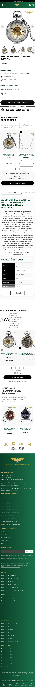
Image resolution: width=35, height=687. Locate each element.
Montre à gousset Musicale (8, 661)
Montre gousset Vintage (7, 597)
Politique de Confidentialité (19, 672)
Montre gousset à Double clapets (10, 584)
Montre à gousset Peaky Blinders (10, 506)
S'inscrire (29, 552)
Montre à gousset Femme (8, 503)
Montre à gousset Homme (8, 500)
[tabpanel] (4, 50)
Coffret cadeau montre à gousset (10, 512)
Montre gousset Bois (7, 638)
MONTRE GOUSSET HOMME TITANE (25, 429)
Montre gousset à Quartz (8, 655)
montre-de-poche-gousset (13, 680)
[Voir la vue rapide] (5, 421)
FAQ (2, 543)
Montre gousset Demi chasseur (9, 587)
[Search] (30, 5)
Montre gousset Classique (8, 607)
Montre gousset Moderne (8, 604)
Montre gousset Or (6, 626)
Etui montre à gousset (7, 515)
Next (33, 26)
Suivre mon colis (5, 531)
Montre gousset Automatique (9, 651)
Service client (7, 477)
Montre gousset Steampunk (8, 610)
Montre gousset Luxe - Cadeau (9, 601)
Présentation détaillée (12, 89)
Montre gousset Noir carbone (9, 623)
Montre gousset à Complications (10, 658)
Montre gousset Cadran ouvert (9, 578)
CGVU (27, 674)
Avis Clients (4, 540)
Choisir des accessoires (12, 94)
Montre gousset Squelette (8, 575)
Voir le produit (27, 360)
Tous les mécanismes (7, 667)
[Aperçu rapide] (5, 149)
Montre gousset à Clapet (8, 581)
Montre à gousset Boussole (8, 664)
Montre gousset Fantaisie (8, 613)
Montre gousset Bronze (7, 635)
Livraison (22, 674)
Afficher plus (17, 293)
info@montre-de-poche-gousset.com (13, 479)
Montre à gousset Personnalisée (10, 509)
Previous (2, 26)
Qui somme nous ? (6, 537)
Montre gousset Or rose (7, 632)
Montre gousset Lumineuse (8, 616)
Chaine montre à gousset (8, 518)
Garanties (16, 674)
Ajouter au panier (19, 183)
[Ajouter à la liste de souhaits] (13, 149)
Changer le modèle (27, 164)
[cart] (33, 5)
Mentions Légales (6, 672)
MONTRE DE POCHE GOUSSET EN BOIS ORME (9, 430)
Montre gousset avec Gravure (9, 641)
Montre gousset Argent (7, 629)
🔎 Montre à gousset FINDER (9, 521)
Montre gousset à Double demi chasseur (12, 590)
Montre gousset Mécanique (8, 648)
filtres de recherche (15, 488)
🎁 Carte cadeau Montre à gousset (10, 524)
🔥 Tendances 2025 (6, 497)
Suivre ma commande (9, 475)
